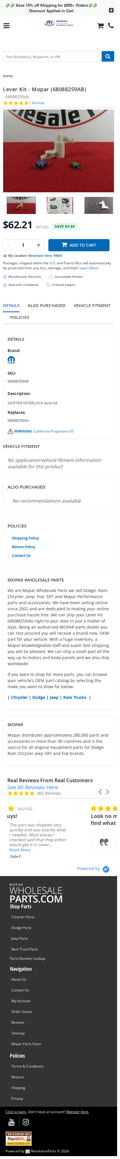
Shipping (18, 1087)
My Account (20, 1000)
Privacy (17, 1098)
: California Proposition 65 (44, 431)
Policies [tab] (19, 317)
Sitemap (18, 1033)
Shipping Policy (25, 538)
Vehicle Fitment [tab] (92, 305)
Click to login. (16, 1111)
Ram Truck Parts (24, 949)
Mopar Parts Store (26, 1043)
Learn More (89, 268)
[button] (100, 792)
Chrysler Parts (22, 916)
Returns (17, 1076)
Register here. (77, 1111)
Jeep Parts (19, 938)
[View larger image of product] (21, 205)
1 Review (36, 103)
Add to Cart (83, 245)
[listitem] (51, 832)
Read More (48, 850)
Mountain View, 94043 (45, 255)
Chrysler (19, 697)
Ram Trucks (75, 697)
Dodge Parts (21, 927)
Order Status (21, 1011)
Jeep (54, 697)
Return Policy (23, 546)
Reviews (17, 1022)
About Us (18, 979)
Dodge (38, 697)
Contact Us (21, 555)
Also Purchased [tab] (47, 305)
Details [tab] (11, 305)
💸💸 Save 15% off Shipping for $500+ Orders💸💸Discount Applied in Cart (51, 7)
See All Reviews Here (32, 787)
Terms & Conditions (27, 1066)
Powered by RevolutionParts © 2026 (37, 1151)
